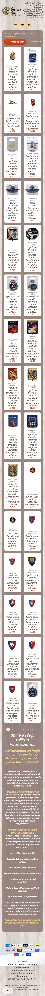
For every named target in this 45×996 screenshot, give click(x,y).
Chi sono (22, 961)
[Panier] (23, 25)
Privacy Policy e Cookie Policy (22, 979)
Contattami (22, 976)
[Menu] (16, 25)
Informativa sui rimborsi (22, 973)
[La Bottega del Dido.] (12, 11)
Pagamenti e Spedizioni (22, 970)
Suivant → (32, 729)
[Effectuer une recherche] (30, 25)
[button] (15, 42)
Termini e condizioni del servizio (22, 964)
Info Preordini (22, 967)
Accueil (7, 33)
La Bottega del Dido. (26, 985)
